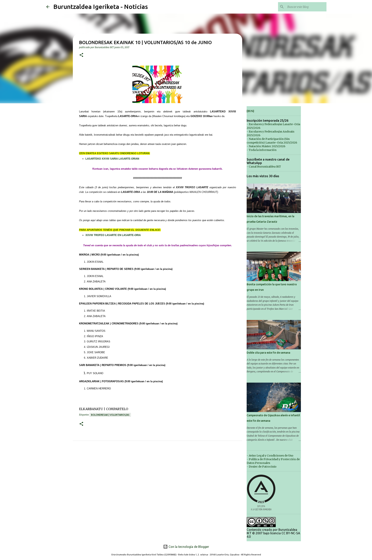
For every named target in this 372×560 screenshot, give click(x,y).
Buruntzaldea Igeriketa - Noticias (100, 6)
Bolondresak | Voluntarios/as (110, 415)
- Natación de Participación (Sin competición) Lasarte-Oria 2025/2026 (272, 140)
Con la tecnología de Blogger (188, 546)
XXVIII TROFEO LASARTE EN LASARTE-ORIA (113, 235)
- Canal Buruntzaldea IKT (264, 166)
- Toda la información (261, 150)
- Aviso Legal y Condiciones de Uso (270, 455)
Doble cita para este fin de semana (268, 352)
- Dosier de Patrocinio (261, 466)
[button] (81, 55)
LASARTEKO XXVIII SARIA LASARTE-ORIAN (112, 158)
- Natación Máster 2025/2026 (266, 146)
